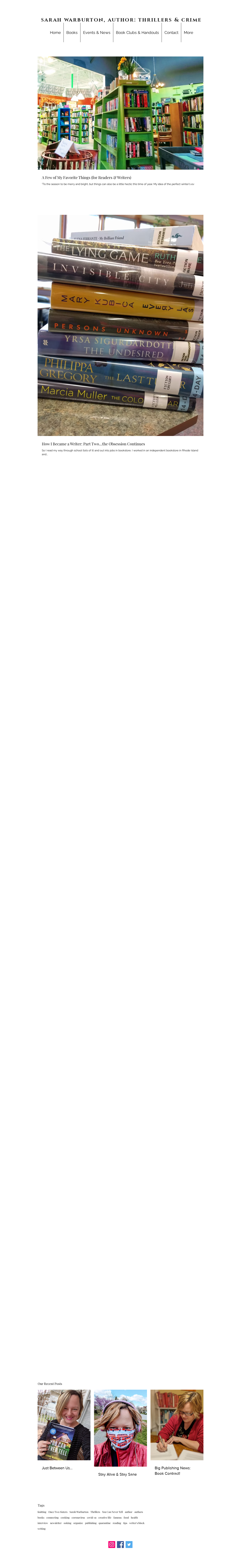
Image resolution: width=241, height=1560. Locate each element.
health (134, 1517)
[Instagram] (111, 1544)
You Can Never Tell (112, 1512)
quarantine (105, 1523)
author (128, 1512)
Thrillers (95, 1512)
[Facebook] (120, 1544)
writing (42, 1528)
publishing (91, 1523)
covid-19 (91, 1517)
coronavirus (78, 1517)
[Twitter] (129, 1544)
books (41, 1517)
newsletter (56, 1523)
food (126, 1517)
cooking (65, 1517)
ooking (67, 1523)
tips (125, 1523)
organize (78, 1523)
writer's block (136, 1523)
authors (138, 1512)
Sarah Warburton (79, 1512)
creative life (104, 1517)
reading (117, 1523)
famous (117, 1517)
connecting (52, 1517)
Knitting (42, 1512)
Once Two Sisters (57, 1512)
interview (43, 1523)
